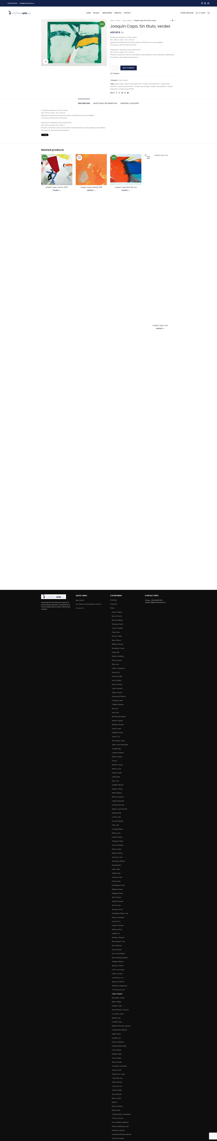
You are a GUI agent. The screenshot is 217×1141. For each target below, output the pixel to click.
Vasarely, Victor (117, 909)
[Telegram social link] (127, 92)
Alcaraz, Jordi (116, 1070)
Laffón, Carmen (117, 974)
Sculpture (113, 604)
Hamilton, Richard (118, 937)
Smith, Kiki (115, 652)
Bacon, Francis (117, 616)
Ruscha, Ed (116, 672)
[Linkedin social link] (125, 92)
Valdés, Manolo (117, 853)
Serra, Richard (117, 945)
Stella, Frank (116, 873)
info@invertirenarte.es (27, 3)
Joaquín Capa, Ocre (160, 325)
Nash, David (116, 1110)
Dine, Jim (115, 708)
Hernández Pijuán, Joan (120, 913)
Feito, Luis (115, 781)
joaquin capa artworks (125, 86)
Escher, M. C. (116, 921)
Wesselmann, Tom (118, 941)
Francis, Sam (116, 881)
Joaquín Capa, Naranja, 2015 (91, 187)
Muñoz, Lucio (116, 769)
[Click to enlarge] (45, 61)
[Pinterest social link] (122, 92)
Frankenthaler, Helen (119, 1046)
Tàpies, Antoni (117, 692)
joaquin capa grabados (159, 86)
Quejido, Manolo (117, 785)
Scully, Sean (116, 777)
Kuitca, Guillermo (118, 1042)
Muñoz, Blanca (117, 793)
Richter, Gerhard (118, 797)
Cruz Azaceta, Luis (118, 990)
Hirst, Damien (116, 680)
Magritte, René (117, 889)
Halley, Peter (116, 1034)
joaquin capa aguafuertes (133, 84)
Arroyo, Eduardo (117, 845)
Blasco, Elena (116, 1098)
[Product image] (125, 169)
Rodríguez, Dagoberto (119, 986)
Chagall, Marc (116, 749)
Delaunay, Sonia (117, 624)
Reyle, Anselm (117, 1062)
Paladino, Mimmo (118, 961)
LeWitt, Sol (116, 933)
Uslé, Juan (115, 825)
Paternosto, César (118, 1074)
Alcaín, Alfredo (117, 1082)
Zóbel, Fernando (117, 901)
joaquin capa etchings (142, 86)
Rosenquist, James (118, 741)
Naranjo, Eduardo (118, 724)
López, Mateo (116, 1050)
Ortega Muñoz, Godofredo (121, 1114)
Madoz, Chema (117, 757)
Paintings (113, 600)
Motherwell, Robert (119, 716)
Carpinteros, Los (118, 978)
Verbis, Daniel (116, 1090)
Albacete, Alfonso (118, 982)
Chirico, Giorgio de (118, 668)
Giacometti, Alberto (119, 696)
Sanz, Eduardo (117, 1094)
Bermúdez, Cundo (118, 998)
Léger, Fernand (117, 837)
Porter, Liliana (116, 1058)
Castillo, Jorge (117, 1022)
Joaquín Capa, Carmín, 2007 (56, 187)
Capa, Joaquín (127, 20)
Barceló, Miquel (117, 620)
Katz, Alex (115, 712)
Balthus (114, 1102)
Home (112, 20)
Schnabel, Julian (117, 700)
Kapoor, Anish (117, 773)
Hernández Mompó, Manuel (121, 1134)
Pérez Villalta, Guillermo (120, 1122)
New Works (80, 600)
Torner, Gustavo (117, 1118)
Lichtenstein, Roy (118, 805)
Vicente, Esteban (118, 1138)
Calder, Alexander (118, 801)
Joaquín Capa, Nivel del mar (126, 187)
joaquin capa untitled (126, 89)
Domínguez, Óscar (118, 885)
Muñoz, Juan (116, 833)
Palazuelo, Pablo (117, 841)
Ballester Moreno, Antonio (121, 1026)
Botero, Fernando (118, 917)
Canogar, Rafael (117, 829)
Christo (114, 761)
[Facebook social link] (202, 3)
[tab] (84, 102)
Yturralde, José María (119, 1066)
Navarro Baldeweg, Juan (120, 1126)
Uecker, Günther (118, 925)
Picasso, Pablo (117, 636)
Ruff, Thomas (116, 897)
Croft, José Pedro (118, 970)
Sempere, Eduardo (118, 1130)
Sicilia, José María (118, 656)
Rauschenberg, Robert (120, 957)
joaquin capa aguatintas (151, 84)
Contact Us (80, 608)
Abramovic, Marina (118, 861)
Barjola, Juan (116, 1018)
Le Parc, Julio (116, 817)
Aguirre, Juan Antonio (119, 809)
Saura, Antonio (117, 684)
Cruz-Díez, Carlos (118, 1014)
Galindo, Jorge (117, 1006)
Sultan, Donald (117, 676)
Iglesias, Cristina (118, 966)
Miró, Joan (115, 664)
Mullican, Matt (117, 1054)
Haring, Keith (116, 813)
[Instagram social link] (208, 3)
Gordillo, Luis (116, 1038)
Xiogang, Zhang (117, 893)
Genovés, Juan (117, 877)
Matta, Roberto (117, 1106)
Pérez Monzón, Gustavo (120, 1010)
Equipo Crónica (117, 789)
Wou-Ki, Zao (116, 905)
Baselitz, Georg (117, 765)
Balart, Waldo (116, 1002)
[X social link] (205, 3)
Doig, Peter (116, 632)
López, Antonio (117, 688)
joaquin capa (118, 84)
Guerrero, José (117, 857)
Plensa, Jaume (117, 660)
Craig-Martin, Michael (119, 1030)
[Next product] (175, 20)
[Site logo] (19, 13)
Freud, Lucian (116, 728)
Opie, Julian (116, 869)
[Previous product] (170, 20)
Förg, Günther (117, 949)
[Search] (208, 13)
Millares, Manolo (117, 644)
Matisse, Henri (117, 929)
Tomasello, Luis (117, 1078)
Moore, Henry (116, 849)
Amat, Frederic (117, 612)
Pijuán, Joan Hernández (120, 745)
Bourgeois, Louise (118, 648)
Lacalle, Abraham (118, 753)
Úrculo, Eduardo (117, 821)
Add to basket (128, 68)
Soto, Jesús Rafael (118, 953)
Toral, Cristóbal (117, 628)
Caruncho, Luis (117, 1086)
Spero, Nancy (116, 640)
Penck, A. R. (116, 736)
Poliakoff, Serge (117, 732)
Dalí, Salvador (116, 865)
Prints (118, 20)
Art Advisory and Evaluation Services (89, 604)
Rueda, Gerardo (117, 720)
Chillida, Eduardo (118, 704)
